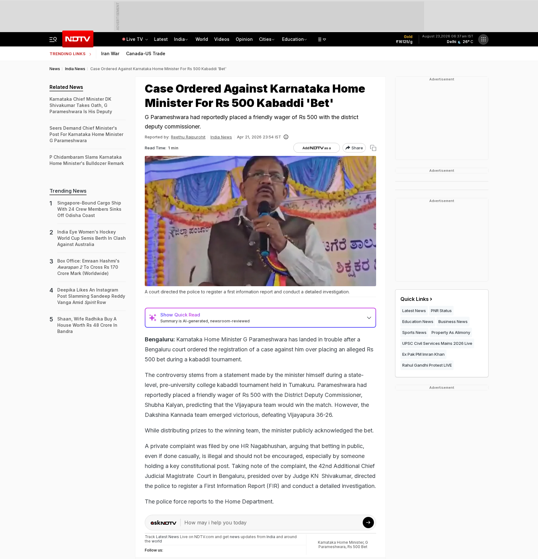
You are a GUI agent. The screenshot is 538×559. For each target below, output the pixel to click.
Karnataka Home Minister (340, 542)
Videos (221, 39)
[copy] (373, 148)
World (202, 39)
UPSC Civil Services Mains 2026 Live (437, 343)
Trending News (68, 191)
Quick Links (414, 299)
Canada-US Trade (145, 53)
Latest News (414, 310)
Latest (161, 39)
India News (221, 136)
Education (293, 39)
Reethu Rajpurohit (188, 136)
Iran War (110, 53)
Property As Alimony (451, 332)
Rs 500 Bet (357, 546)
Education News (417, 321)
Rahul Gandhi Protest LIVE (427, 365)
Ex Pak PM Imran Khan (423, 354)
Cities (265, 39)
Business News (453, 321)
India (179, 39)
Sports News (414, 332)
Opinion (244, 39)
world (157, 541)
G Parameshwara (343, 544)
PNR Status (441, 310)
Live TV (135, 39)
